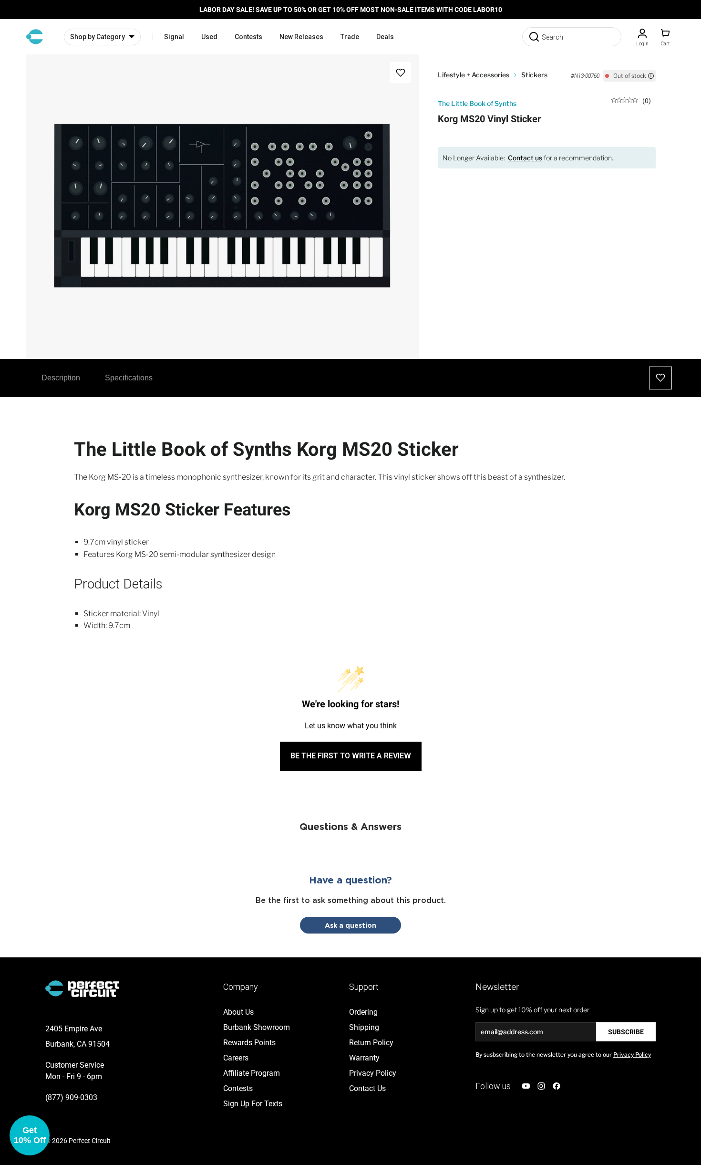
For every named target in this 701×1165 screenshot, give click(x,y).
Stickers (534, 75)
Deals (385, 37)
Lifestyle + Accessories (473, 75)
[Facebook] (556, 1086)
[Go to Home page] (34, 36)
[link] (631, 100)
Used (209, 37)
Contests (248, 37)
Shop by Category (97, 37)
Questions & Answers (350, 826)
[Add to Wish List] (400, 72)
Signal (174, 37)
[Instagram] (541, 1086)
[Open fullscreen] (43, 71)
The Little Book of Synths (477, 103)
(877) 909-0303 (71, 1097)
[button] (30, 1135)
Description (60, 378)
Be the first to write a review (350, 755)
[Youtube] (526, 1086)
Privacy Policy (632, 1054)
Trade (349, 37)
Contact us (525, 158)
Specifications (129, 378)
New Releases (301, 37)
